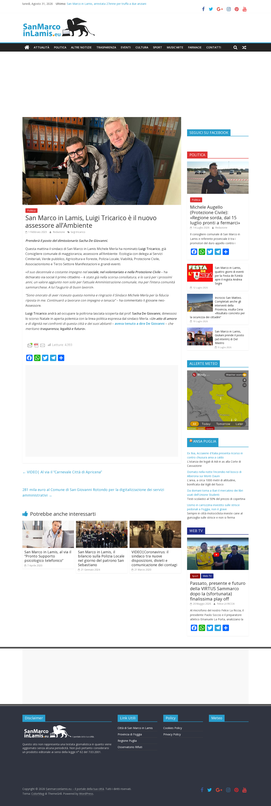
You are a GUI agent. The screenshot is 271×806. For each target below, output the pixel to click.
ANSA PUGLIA (204, 441)
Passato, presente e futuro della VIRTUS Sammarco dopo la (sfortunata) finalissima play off (217, 591)
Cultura (142, 47)
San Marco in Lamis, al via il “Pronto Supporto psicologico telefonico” (47, 556)
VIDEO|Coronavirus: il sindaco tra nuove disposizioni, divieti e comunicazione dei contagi (154, 558)
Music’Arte (175, 47)
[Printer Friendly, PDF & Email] (36, 345)
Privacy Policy (172, 734)
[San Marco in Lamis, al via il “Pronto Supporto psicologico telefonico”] (48, 523)
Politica (60, 47)
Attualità (41, 47)
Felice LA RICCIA (226, 603)
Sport (157, 47)
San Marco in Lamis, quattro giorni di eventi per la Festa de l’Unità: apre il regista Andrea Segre (229, 275)
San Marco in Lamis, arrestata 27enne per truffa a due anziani (106, 4)
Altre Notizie (81, 47)
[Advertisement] (135, 87)
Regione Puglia (127, 741)
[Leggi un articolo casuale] (244, 47)
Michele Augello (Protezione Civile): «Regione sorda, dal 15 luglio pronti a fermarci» (215, 215)
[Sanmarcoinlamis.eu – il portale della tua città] (26, 47)
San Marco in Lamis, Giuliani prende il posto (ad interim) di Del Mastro (229, 337)
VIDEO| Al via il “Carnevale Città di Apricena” (62, 472)
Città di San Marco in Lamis (135, 728)
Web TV (207, 576)
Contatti (213, 47)
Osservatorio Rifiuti (130, 747)
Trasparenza (106, 47)
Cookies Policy (172, 728)
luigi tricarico (78, 232)
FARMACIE (195, 47)
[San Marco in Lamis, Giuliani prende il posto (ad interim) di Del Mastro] (200, 329)
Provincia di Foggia (130, 734)
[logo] (58, 727)
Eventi (126, 47)
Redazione (59, 232)
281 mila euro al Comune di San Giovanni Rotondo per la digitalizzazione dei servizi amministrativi (93, 492)
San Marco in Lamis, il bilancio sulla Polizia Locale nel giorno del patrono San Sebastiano (101, 558)
